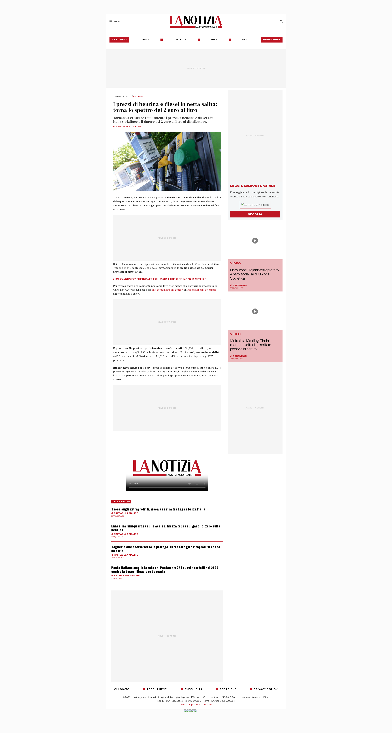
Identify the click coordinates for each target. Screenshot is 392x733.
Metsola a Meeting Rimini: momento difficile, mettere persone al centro (250, 345)
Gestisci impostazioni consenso (196, 704)
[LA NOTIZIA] (196, 21)
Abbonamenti (157, 689)
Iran (214, 40)
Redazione (271, 39)
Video (235, 263)
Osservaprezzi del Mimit (201, 289)
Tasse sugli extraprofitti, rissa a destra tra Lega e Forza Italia (158, 509)
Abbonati (119, 39)
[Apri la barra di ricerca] (281, 21)
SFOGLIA (255, 214)
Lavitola (180, 40)
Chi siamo (122, 689)
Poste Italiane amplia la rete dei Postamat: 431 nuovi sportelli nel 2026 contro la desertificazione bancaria (164, 570)
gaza (246, 40)
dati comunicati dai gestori (167, 289)
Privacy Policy (266, 689)
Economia (138, 96)
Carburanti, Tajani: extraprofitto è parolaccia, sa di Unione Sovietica (254, 274)
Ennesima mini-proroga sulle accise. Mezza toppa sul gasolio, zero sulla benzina (165, 528)
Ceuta (145, 40)
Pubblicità (193, 689)
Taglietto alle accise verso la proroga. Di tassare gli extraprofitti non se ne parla (166, 549)
